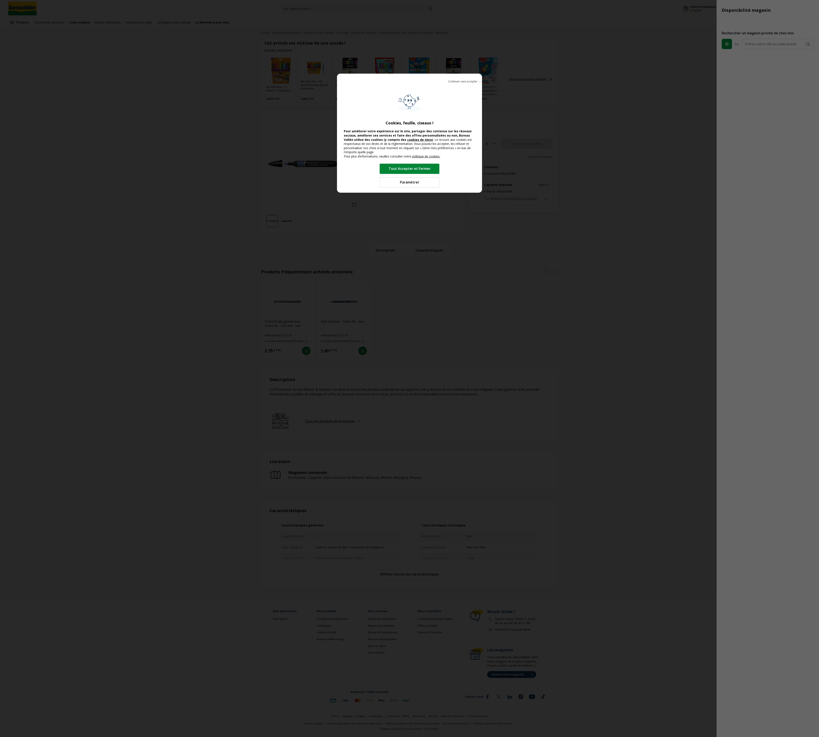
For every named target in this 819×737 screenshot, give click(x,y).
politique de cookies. (426, 156)
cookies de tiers (419, 140)
